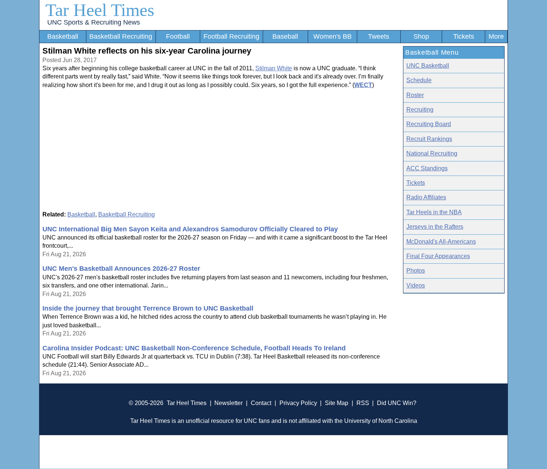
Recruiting (420, 109)
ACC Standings (427, 168)
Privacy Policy (298, 403)
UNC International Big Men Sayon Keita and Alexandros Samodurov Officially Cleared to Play (190, 229)
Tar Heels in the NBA (434, 212)
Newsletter (228, 403)
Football (178, 36)
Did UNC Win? (396, 403)
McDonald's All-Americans (441, 241)
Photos (415, 270)
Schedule (419, 80)
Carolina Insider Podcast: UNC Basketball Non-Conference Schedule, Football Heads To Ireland (194, 348)
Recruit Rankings (429, 139)
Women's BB (332, 36)
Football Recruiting (231, 36)
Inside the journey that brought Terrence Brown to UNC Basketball (147, 308)
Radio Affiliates (426, 197)
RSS (362, 403)
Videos (415, 285)
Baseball (285, 36)
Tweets (378, 36)
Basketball (62, 36)
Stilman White (273, 68)
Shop (421, 36)
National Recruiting (431, 153)
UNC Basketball (427, 65)
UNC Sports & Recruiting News (93, 22)
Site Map (336, 403)
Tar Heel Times (99, 10)
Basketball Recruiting (120, 36)
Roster (415, 95)
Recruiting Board (428, 124)
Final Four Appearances (438, 256)
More (496, 36)
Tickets (463, 36)
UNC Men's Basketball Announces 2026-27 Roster (121, 268)
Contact (261, 403)
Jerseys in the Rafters (434, 227)
